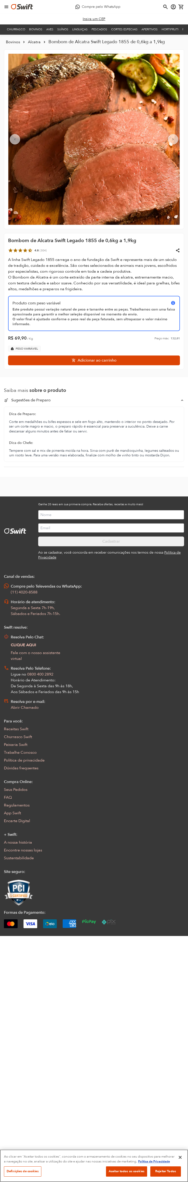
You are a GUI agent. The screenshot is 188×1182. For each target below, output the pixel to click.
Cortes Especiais (124, 29)
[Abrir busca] (165, 7)
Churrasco (16, 29)
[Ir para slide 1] (90, 220)
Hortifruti (170, 29)
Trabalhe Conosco (20, 752)
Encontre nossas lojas (23, 850)
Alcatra (34, 42)
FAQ (8, 797)
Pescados (99, 29)
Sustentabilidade (19, 858)
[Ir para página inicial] (22, 7)
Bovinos (35, 29)
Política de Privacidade (154, 1161)
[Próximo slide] (173, 139)
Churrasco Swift (18, 737)
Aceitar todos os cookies (126, 1171)
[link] (94, 19)
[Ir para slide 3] (97, 220)
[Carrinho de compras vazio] (181, 7)
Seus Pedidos (15, 789)
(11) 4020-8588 (24, 592)
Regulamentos (17, 805)
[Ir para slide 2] (93, 220)
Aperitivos (149, 29)
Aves (49, 29)
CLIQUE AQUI (23, 645)
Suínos (62, 29)
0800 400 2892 (40, 674)
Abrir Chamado (25, 707)
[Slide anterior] (15, 139)
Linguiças (80, 29)
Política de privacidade (24, 760)
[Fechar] (180, 1157)
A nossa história (18, 842)
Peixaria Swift (15, 744)
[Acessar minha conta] (173, 7)
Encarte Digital (17, 821)
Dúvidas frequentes (21, 768)
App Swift (12, 813)
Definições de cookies (23, 1171)
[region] (94, 1166)
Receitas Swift (16, 729)
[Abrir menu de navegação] (6, 6)
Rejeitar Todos (165, 1171)
